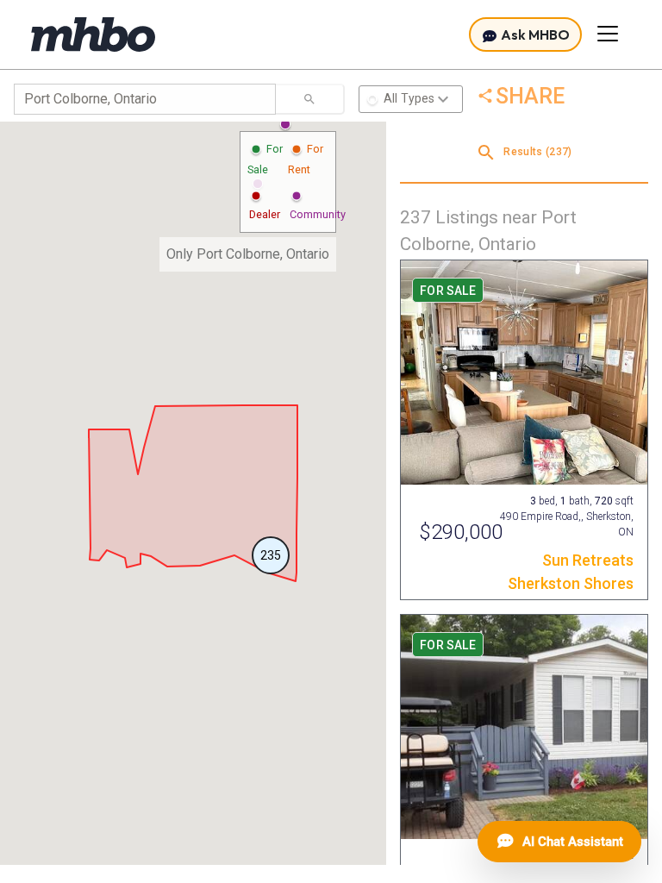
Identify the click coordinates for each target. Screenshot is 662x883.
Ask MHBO (534, 34)
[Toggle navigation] (607, 33)
